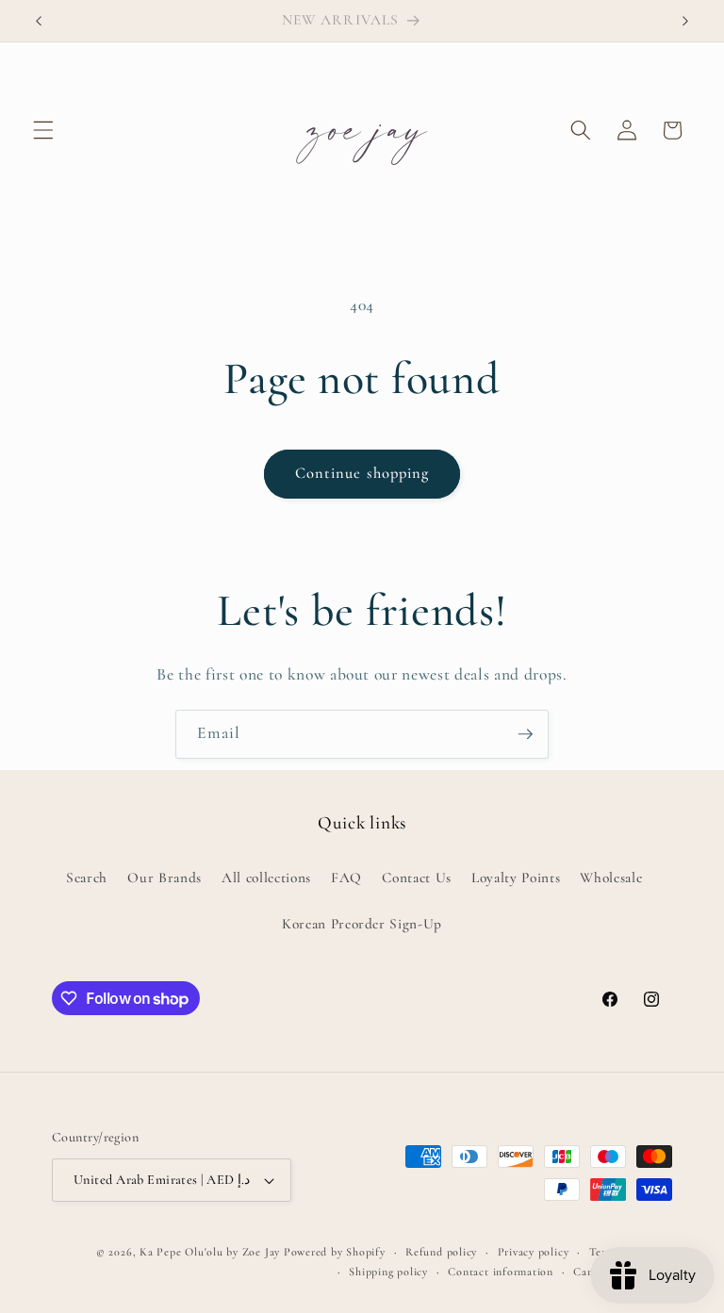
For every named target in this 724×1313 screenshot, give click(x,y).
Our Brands (164, 877)
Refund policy (441, 1251)
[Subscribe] (525, 734)
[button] (43, 130)
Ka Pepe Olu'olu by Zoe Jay (210, 1251)
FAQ (346, 877)
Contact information (500, 1271)
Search (86, 877)
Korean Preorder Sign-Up (362, 923)
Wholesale (611, 877)
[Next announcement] (685, 20)
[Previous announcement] (38, 20)
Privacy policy (533, 1251)
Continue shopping (362, 473)
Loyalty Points (515, 877)
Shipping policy (388, 1271)
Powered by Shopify (335, 1251)
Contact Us (417, 877)
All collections (266, 877)
